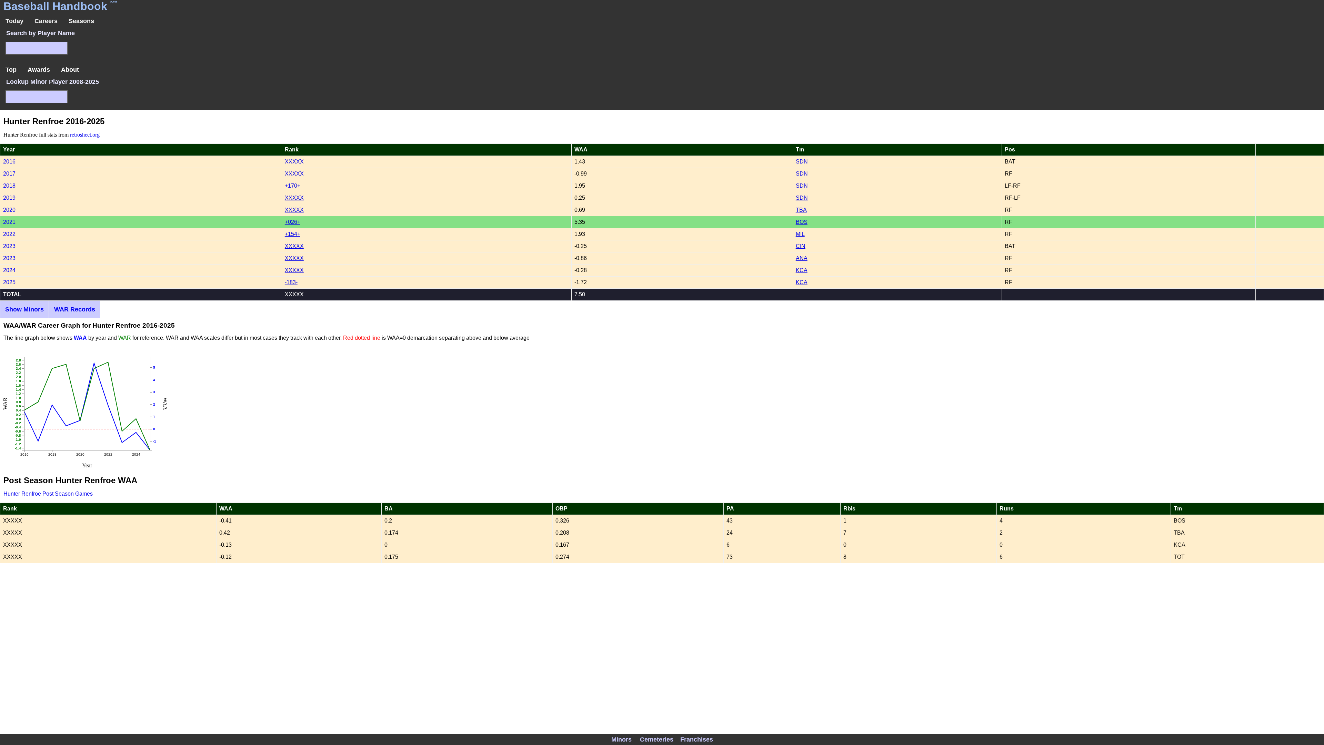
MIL (800, 234)
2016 (9, 162)
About (70, 69)
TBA (801, 210)
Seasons (81, 21)
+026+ (292, 222)
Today (14, 21)
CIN (800, 246)
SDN (802, 162)
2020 (9, 210)
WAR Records (74, 309)
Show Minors (24, 309)
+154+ (292, 234)
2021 (9, 222)
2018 (9, 186)
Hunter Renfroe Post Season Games (48, 494)
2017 (9, 174)
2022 (9, 234)
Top (11, 69)
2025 (9, 282)
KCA (802, 270)
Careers (46, 21)
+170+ (292, 186)
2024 (9, 270)
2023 (9, 246)
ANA (802, 258)
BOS (802, 222)
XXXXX (294, 162)
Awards (39, 69)
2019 (9, 198)
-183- (291, 282)
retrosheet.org (85, 135)
